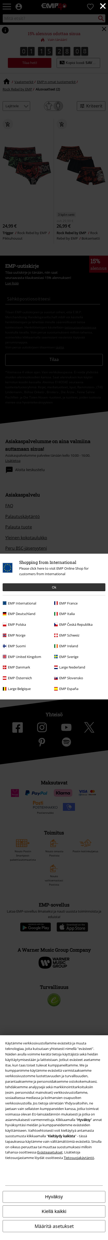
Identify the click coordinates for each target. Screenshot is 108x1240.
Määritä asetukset (54, 1226)
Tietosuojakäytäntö (79, 1157)
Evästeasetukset (50, 1152)
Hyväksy (54, 1196)
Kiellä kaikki (54, 1211)
